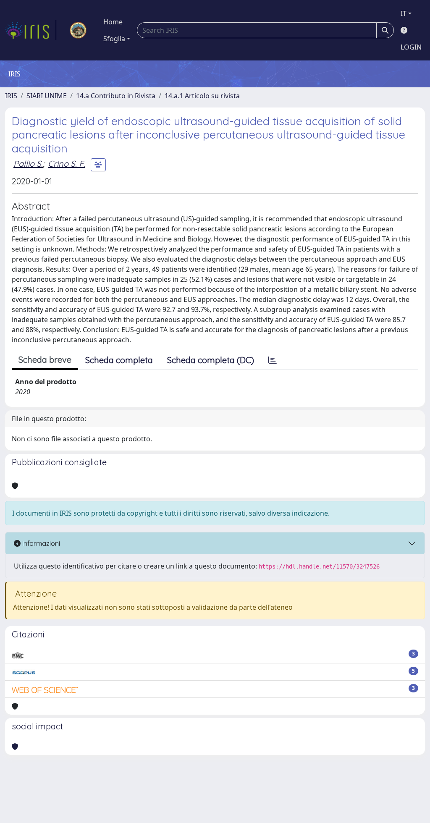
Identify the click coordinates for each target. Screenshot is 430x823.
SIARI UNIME (46, 95)
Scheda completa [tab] (119, 360)
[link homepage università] (78, 30)
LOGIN (411, 47)
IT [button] (403, 13)
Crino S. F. (66, 163)
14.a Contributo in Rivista (115, 95)
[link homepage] (30, 30)
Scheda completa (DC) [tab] (210, 360)
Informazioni (40, 543)
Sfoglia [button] (114, 38)
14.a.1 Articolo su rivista (202, 95)
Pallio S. (28, 163)
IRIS (11, 95)
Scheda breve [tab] (44, 359)
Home (113, 21)
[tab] (272, 360)
